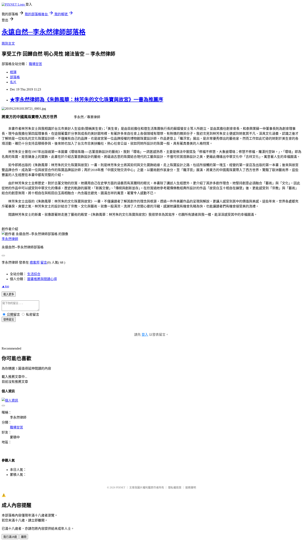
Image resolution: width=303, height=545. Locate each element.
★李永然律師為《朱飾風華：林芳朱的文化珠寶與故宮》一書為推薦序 (86, 99)
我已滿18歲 (10, 536)
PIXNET (120, 487)
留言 (43, 262)
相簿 (13, 72)
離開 (23, 536)
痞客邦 (35, 262)
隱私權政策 (174, 487)
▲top (5, 286)
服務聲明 (190, 487)
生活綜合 (33, 274)
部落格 (15, 77)
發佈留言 (8, 319)
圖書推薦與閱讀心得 (42, 279)
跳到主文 (8, 43)
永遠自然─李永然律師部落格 (44, 32)
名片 (13, 82)
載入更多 (8, 294)
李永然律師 (10, 239)
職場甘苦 (35, 64)
